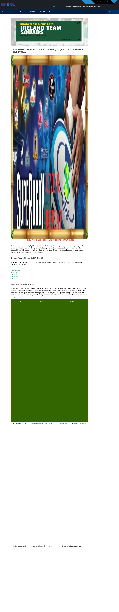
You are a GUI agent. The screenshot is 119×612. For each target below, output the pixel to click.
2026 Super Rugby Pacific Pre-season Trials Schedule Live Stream (74, 6)
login (113, 12)
